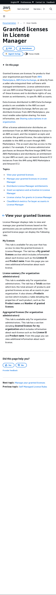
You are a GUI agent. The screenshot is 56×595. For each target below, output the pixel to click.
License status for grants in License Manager (29, 197)
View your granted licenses (20, 174)
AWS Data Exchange (26, 80)
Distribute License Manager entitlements (27, 186)
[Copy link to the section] (3, 215)
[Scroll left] (15, 9)
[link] (32, 23)
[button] (11, 64)
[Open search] (50, 9)
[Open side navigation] (4, 16)
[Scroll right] (43, 9)
